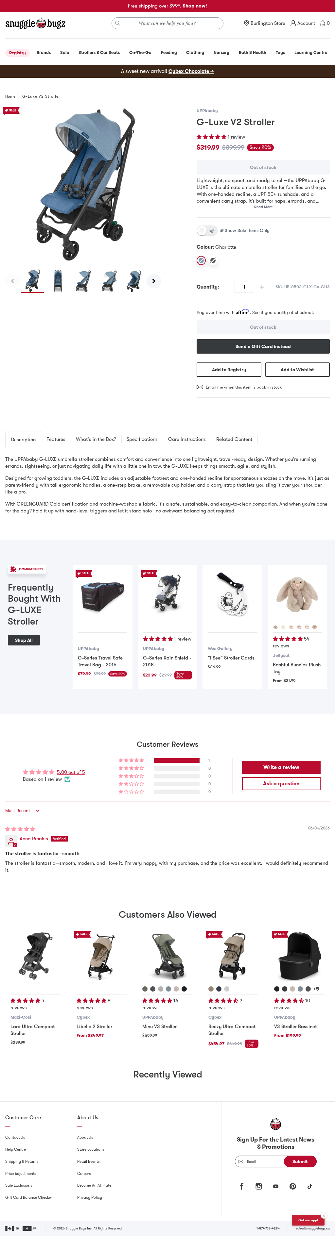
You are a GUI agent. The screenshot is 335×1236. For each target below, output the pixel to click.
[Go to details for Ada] (176, 989)
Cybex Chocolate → (191, 71)
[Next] (154, 281)
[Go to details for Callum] (300, 989)
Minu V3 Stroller (159, 1026)
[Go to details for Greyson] (152, 989)
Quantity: (208, 287)
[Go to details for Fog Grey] (226, 989)
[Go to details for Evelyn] (145, 989)
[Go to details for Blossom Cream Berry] (306, 627)
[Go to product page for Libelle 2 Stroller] (102, 956)
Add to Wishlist (297, 369)
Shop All (24, 640)
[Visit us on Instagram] (259, 1186)
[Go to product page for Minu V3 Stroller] (167, 956)
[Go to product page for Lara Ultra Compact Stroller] (35, 956)
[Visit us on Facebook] (241, 1186)
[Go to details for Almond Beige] (211, 989)
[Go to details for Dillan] (168, 989)
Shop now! (195, 6)
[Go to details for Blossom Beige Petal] (314, 627)
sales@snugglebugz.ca (313, 1228)
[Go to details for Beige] (275, 627)
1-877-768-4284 (268, 1228)
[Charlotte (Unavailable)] (201, 260)
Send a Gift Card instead (263, 346)
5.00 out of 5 (71, 772)
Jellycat (281, 655)
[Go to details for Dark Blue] (218, 989)
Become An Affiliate (94, 1185)
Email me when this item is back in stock (244, 387)
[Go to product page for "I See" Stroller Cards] (232, 594)
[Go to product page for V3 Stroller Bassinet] (299, 956)
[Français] (30, 1228)
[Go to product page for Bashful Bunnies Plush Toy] (297, 594)
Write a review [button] (281, 767)
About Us (85, 1137)
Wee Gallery (220, 648)
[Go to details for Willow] (291, 627)
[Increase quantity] (261, 287)
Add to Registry (229, 369)
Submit (300, 1161)
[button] (212, 137)
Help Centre (15, 1149)
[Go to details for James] (184, 989)
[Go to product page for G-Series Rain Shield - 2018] (167, 594)
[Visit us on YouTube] (276, 1186)
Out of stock (263, 167)
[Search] (117, 23)
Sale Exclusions (18, 1185)
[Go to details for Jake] (284, 989)
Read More (263, 207)
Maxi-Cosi (20, 1017)
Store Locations (90, 1149)
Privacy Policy (89, 1197)
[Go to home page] (35, 23)
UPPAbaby (207, 110)
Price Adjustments (20, 1173)
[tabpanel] (167, 485)
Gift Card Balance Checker (28, 1197)
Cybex (83, 1017)
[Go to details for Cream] (283, 627)
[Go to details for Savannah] (160, 989)
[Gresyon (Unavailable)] (213, 260)
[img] (20, 829)
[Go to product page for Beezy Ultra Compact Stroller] (233, 956)
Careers (84, 1173)
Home (10, 96)
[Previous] (12, 281)
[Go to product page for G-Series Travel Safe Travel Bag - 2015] (102, 594)
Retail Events (88, 1161)
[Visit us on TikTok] (310, 1186)
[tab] (23, 439)
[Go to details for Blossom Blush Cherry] (299, 627)
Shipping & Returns (21, 1161)
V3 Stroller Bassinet (295, 1026)
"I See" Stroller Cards (231, 658)
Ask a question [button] (281, 784)
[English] (12, 1228)
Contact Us (15, 1137)
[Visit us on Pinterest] (293, 1186)
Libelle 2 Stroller (94, 1026)
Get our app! (308, 1220)
